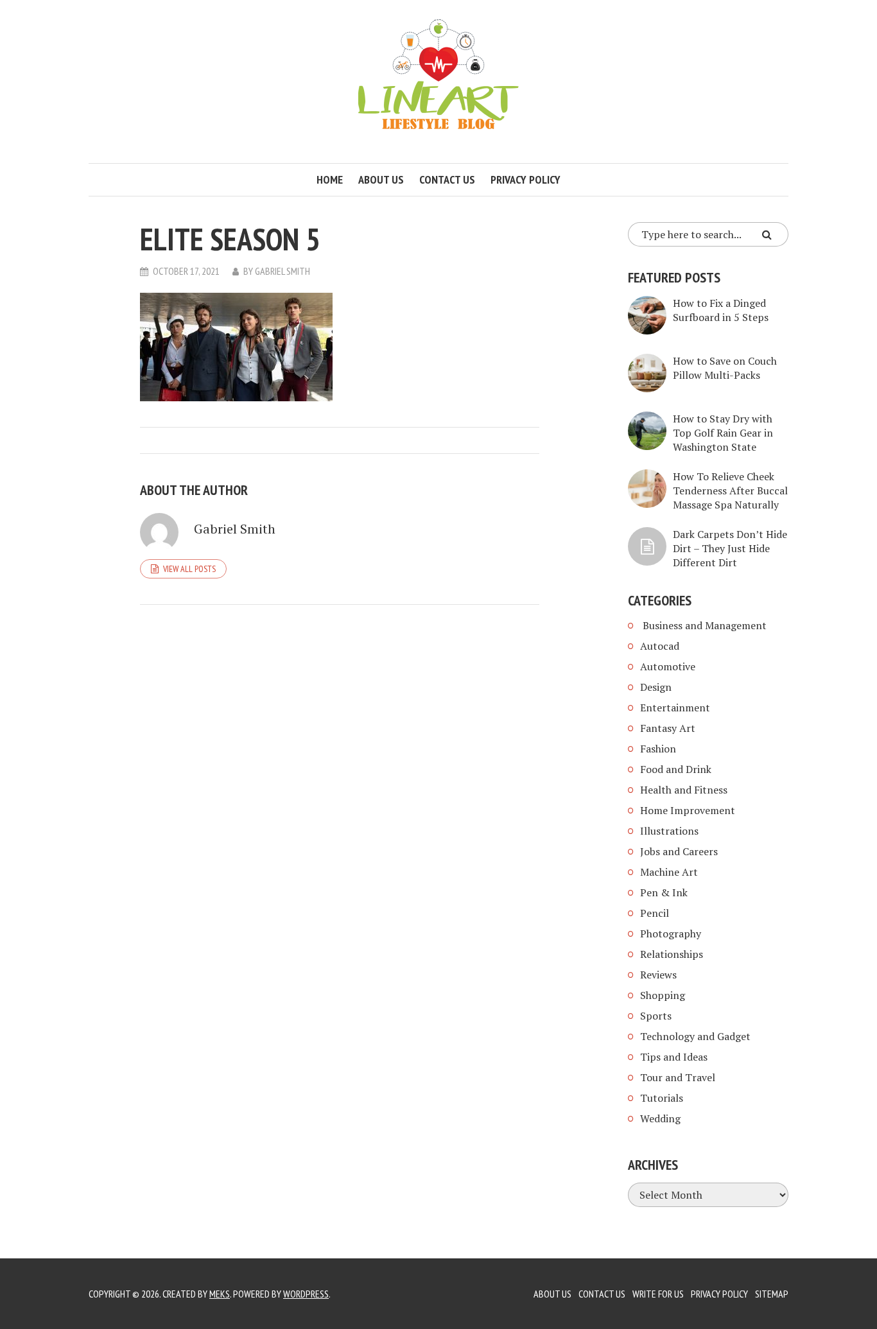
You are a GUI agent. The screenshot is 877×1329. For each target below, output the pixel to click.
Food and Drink (675, 769)
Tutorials (661, 1098)
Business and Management (703, 625)
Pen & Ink (664, 892)
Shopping (662, 995)
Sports (656, 1016)
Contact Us (601, 1293)
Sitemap (771, 1293)
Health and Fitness (683, 790)
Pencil (654, 913)
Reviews (658, 975)
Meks (219, 1293)
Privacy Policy (525, 179)
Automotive (667, 666)
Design (656, 687)
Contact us (447, 179)
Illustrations (669, 831)
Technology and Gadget (695, 1036)
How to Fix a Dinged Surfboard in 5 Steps (720, 310)
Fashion (658, 749)
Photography (670, 933)
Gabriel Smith (282, 271)
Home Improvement (687, 810)
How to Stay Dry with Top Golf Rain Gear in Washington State (723, 433)
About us (381, 179)
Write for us (658, 1293)
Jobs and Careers (679, 851)
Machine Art (669, 872)
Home (330, 179)
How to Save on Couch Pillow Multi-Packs (725, 368)
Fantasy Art (667, 728)
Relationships (671, 954)
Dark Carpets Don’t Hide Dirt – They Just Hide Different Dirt (730, 548)
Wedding (660, 1118)
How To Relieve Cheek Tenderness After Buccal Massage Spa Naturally (730, 490)
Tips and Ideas (674, 1057)
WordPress (306, 1293)
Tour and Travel (677, 1077)
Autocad (659, 646)
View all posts (189, 569)
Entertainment (675, 707)
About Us (552, 1293)
